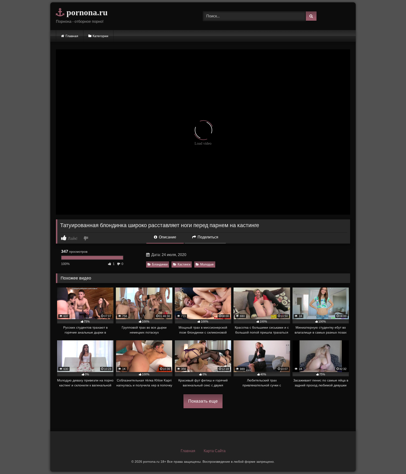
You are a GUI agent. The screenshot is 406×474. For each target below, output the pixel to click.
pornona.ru (86, 12)
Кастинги (184, 264)
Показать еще (203, 401)
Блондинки (160, 264)
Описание (167, 237)
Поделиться (207, 237)
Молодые (207, 264)
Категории (100, 36)
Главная (72, 36)
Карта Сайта (215, 451)
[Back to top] (391, 460)
